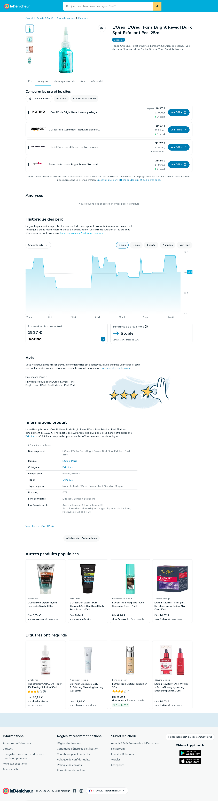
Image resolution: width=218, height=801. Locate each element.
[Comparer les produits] (102, 28)
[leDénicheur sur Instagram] (81, 790)
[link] (46, 591)
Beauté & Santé (45, 18)
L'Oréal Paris (70, 460)
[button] (39, 98)
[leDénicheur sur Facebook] (74, 790)
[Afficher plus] (28, 112)
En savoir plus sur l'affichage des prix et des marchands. (129, 179)
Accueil (29, 18)
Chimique (68, 479)
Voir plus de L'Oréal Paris (40, 526)
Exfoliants (83, 18)
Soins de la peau (66, 18)
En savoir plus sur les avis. (115, 368)
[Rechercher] (157, 6)
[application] (109, 285)
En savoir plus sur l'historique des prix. (81, 233)
